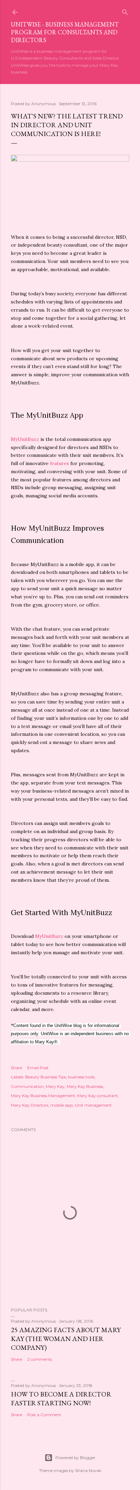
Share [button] (16, 1067)
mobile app (61, 1105)
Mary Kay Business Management (43, 1095)
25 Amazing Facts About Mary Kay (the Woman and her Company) (66, 1338)
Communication (27, 1086)
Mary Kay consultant (97, 1095)
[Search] (125, 10)
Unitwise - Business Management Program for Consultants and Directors (65, 32)
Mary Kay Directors (29, 1105)
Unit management (93, 1105)
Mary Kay (55, 1086)
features (59, 463)
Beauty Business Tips (45, 1076)
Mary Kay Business (85, 1086)
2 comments (39, 1359)
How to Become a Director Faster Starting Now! (61, 1398)
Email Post (38, 1067)
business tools (81, 1076)
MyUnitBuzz (25, 439)
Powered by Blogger (75, 1457)
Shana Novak (88, 1470)
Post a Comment (44, 1414)
